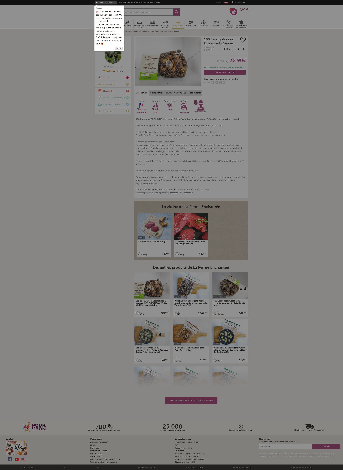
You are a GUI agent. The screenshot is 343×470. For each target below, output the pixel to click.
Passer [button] (99, 8)
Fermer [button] (118, 48)
